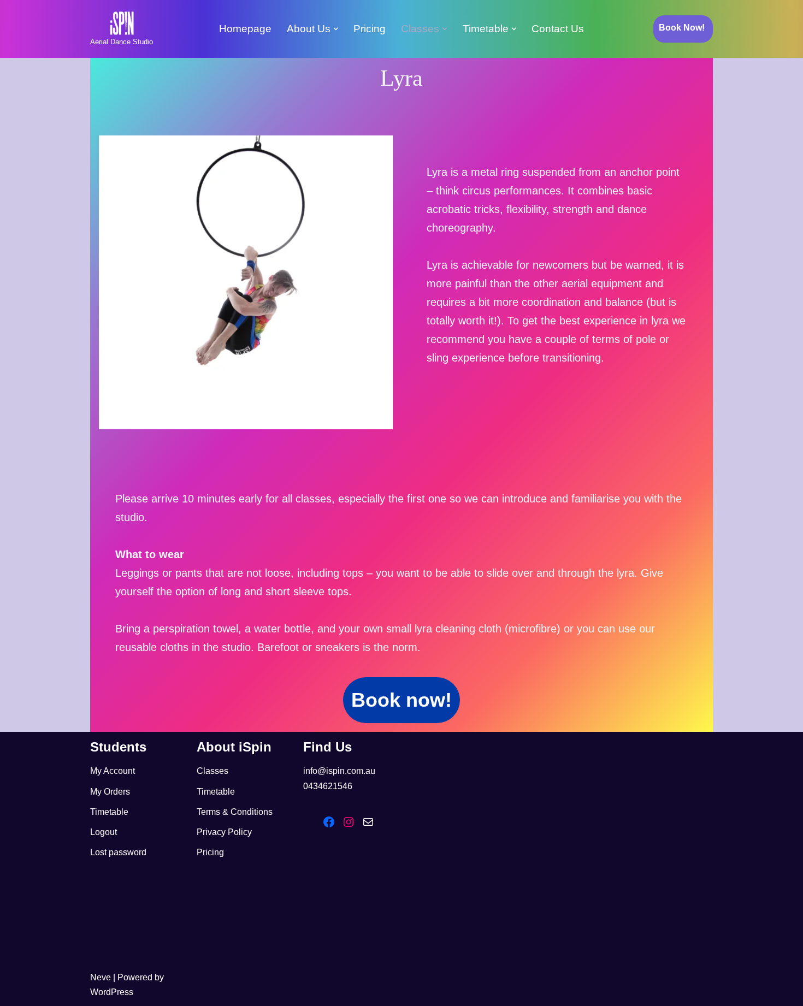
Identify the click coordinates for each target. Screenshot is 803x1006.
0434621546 (327, 786)
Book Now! (682, 27)
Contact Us (558, 28)
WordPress (111, 992)
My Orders (110, 791)
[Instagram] (348, 822)
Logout (103, 832)
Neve (100, 977)
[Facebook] (328, 822)
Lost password (118, 852)
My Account (112, 771)
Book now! (401, 700)
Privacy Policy (224, 832)
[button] (336, 29)
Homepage (245, 28)
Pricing (369, 28)
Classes (212, 771)
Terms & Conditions (235, 811)
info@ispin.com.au (339, 771)
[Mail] (368, 822)
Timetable (109, 811)
